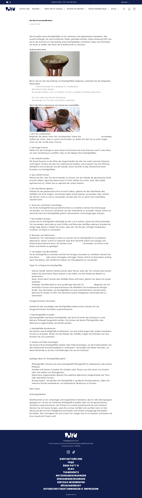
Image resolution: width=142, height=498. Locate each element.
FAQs (71, 462)
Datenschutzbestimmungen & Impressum (71, 488)
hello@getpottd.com (71, 441)
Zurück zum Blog (72, 424)
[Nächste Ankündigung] (93, 2)
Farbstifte (78, 243)
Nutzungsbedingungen (71, 475)
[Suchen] (124, 8)
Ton (34, 86)
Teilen (34, 31)
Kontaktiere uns (71, 458)
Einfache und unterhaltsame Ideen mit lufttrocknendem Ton (69, 389)
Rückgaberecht (71, 485)
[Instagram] (68, 452)
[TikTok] (74, 452)
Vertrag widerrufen (71, 482)
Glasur (43, 257)
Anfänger (89, 284)
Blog (71, 468)
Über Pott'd (71, 465)
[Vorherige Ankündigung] (34, 2)
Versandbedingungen (71, 478)
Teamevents (71, 472)
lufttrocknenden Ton (91, 136)
